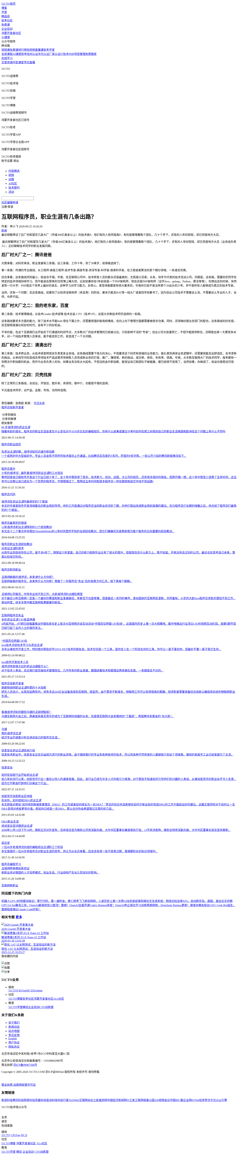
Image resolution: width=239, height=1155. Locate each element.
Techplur (38, 990)
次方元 (212, 1100)
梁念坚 (5, 842)
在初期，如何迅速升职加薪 (28, 451)
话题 (11, 179)
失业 (21, 615)
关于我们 (14, 1022)
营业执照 (7, 1084)
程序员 (5, 407)
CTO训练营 (46, 1007)
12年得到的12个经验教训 (26, 527)
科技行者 (63, 1100)
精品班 (5, 16)
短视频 (31, 49)
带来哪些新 (15, 868)
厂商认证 (54, 54)
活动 (11, 191)
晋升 (12, 468)
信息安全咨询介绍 (18, 750)
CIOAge (22, 990)
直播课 (39, 49)
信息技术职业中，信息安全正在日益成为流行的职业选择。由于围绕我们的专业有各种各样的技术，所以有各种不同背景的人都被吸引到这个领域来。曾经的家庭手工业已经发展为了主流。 (117, 754)
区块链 (28, 796)
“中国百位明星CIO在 (14, 640)
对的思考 (12, 548)
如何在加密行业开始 (19, 774)
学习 (18, 864)
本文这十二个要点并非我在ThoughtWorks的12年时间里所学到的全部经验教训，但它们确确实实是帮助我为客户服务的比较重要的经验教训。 (88, 531)
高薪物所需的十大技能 (23, 687)
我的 (11, 733)
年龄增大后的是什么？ (25, 666)
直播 (32, 62)
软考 (24, 54)
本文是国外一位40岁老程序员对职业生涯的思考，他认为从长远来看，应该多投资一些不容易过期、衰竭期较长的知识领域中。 (79, 851)
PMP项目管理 (77, 54)
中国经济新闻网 (117, 1100)
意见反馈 (14, 1035)
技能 (12, 407)
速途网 (103, 1100)
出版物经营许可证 (24, 1084)
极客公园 (148, 1100)
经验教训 (26, 544)
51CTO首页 (8, 3)
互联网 (5, 615)
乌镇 (4, 729)
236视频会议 (162, 1100)
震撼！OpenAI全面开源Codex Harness (84, 905)
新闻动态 (14, 1026)
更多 (19, 917)
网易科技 (29, 1100)
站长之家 (93, 1100)
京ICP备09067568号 (25, 1064)
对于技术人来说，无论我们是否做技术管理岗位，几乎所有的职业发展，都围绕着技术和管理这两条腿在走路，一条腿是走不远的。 (82, 670)
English (12, 1038)
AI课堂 (5, 37)
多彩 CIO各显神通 (18, 619)
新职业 (14, 885)
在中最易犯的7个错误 (24, 501)
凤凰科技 (40, 1100)
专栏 (26, 62)
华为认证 (43, 54)
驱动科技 (51, 1100)
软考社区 (7, 20)
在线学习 (7, 58)
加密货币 (7, 796)
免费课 (5, 24)
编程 (12, 864)
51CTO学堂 (15, 1007)
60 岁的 (15, 427)
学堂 (4, 12)
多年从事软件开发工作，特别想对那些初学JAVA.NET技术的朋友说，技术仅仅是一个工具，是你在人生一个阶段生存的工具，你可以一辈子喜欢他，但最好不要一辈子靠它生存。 (111, 649)
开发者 (19, 407)
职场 (12, 569)
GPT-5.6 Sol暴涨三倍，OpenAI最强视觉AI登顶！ (31, 905)
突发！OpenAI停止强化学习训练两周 (129, 905)
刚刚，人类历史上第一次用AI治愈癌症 (114, 901)
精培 (25, 1007)
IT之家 (131, 1100)
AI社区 (12, 183)
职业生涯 (15, 544)
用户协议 (14, 1042)
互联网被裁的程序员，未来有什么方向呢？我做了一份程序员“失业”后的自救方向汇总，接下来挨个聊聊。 (67, 581)
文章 (4, 62)
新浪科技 (7, 1100)
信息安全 (7, 767)
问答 (15, 62)
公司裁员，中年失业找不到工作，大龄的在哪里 (42, 594)
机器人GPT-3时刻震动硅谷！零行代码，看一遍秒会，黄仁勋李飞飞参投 (45, 901)
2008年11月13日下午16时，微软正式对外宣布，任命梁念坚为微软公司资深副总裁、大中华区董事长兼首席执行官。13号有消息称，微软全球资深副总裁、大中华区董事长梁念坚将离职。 (116, 830)
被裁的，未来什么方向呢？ (28, 576)
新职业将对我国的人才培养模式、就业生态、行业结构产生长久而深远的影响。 (50, 872)
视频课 (5, 49)
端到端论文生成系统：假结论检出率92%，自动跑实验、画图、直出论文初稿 (185, 901)
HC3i (30, 990)
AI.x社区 (58, 998)
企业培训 (7, 28)
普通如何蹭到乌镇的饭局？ (26, 712)
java (3, 662)
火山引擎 (221, 1100)
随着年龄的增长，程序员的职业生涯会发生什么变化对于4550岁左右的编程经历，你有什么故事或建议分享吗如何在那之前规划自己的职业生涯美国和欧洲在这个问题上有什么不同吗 (113, 431)
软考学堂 (49, 49)
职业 (12, 444)
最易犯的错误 (18, 522)
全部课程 (7, 54)
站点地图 (14, 1031)
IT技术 (64, 54)
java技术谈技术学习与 (21, 645)
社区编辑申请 (9, 202)
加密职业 (18, 796)
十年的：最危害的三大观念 (32, 472)
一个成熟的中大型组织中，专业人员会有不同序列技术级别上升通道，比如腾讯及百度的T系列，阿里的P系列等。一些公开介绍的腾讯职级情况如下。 (94, 455)
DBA (4, 821)
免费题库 (91, 54)
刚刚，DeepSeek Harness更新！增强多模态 (178, 905)
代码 (12, 494)
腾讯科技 (18, 1100)
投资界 (203, 1100)
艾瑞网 (83, 1100)
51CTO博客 (15, 998)
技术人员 (22, 662)
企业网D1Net (191, 1100)
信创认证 (32, 54)
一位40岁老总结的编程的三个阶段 (32, 847)
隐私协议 (14, 1046)
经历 (18, 444)
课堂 (21, 62)
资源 (10, 62)
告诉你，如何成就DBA (21, 800)
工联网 (139, 1100)
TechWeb (74, 1100)
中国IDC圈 (176, 1100)
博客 (4, 7)
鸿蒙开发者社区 (11, 33)
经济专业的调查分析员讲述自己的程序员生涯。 (30, 737)
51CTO (12, 990)
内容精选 (14, 170)
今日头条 (39, 403)
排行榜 (22, 49)
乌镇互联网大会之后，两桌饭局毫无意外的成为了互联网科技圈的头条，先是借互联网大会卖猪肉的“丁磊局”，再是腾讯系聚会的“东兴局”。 (87, 716)
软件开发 (11, 662)
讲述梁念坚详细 (16, 825)
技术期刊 (14, 187)
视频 (11, 175)
